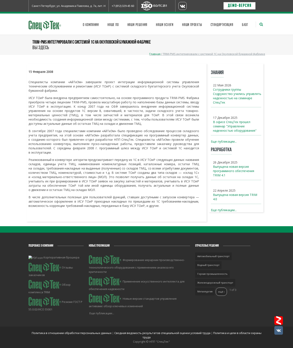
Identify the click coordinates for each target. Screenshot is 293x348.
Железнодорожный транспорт (215, 282)
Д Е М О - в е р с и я (239, 6)
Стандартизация (222, 25)
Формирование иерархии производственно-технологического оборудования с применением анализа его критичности (137, 266)
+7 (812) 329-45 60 (123, 6)
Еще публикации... (224, 141)
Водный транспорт (208, 265)
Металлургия (205, 291)
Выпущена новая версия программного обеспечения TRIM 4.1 (233, 171)
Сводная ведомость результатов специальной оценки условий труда (162, 333)
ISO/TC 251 (160, 6)
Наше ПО (113, 25)
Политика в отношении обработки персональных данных (72, 333)
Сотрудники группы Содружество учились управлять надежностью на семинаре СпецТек (237, 95)
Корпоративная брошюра (61, 257)
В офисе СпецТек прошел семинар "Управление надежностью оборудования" (235, 126)
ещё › (221, 291)
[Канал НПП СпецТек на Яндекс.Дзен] (278, 320)
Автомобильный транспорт (213, 256)
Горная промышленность (212, 273)
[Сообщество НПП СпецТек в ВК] (278, 330)
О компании (91, 25)
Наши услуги (165, 25)
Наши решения (137, 25)
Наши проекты (192, 25)
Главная (154, 54)
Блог (245, 25)
